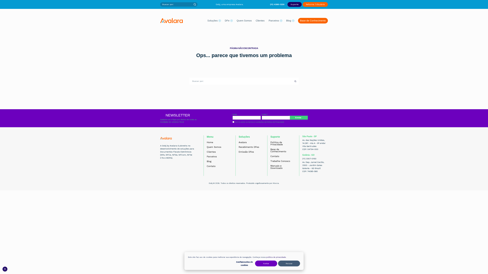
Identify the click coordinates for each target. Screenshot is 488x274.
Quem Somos (244, 20)
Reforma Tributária (315, 4)
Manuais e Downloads (276, 167)
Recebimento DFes (249, 147)
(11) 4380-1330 (277, 4)
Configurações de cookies (244, 263)
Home (210, 142)
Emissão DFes (246, 152)
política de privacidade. (276, 257)
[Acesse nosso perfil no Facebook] (162, 167)
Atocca (276, 183)
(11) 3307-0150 (309, 158)
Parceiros (274, 20)
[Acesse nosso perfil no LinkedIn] (173, 167)
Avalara (243, 142)
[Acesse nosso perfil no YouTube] (178, 167)
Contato (211, 166)
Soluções (212, 20)
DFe (227, 20)
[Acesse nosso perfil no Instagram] (167, 167)
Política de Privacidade (275, 122)
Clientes (260, 20)
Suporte (295, 4)
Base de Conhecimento (313, 20)
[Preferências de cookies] (5, 269)
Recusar (289, 263)
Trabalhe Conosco (280, 161)
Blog (288, 20)
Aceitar (266, 263)
